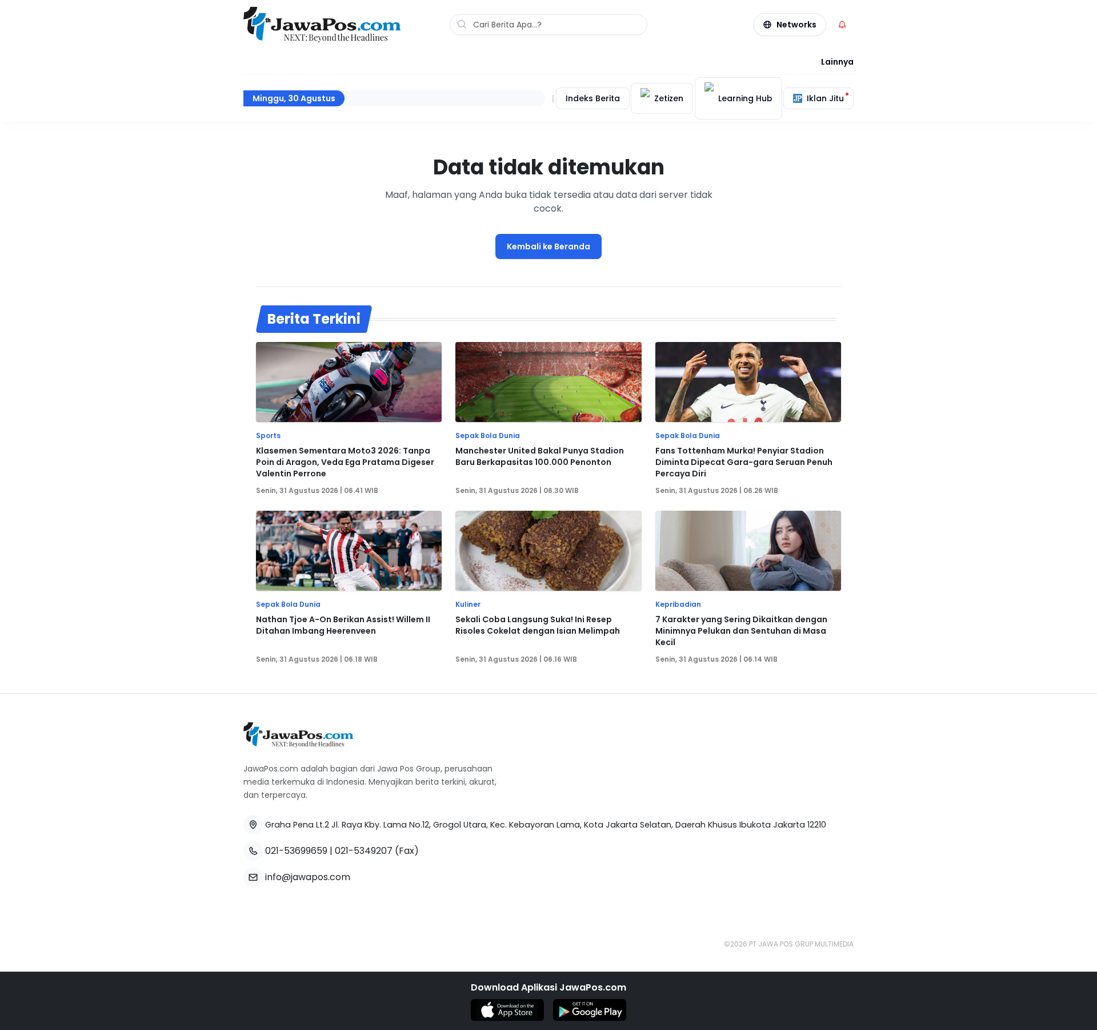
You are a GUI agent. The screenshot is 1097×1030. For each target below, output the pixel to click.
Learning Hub (745, 98)
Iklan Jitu (825, 98)
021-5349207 (364, 850)
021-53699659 (296, 850)
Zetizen (668, 98)
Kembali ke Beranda (548, 246)
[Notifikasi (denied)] (842, 24)
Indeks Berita (593, 98)
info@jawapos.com (307, 877)
